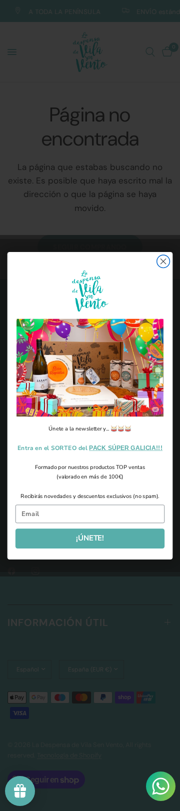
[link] (90, 367)
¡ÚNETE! (90, 538)
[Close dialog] (163, 261)
